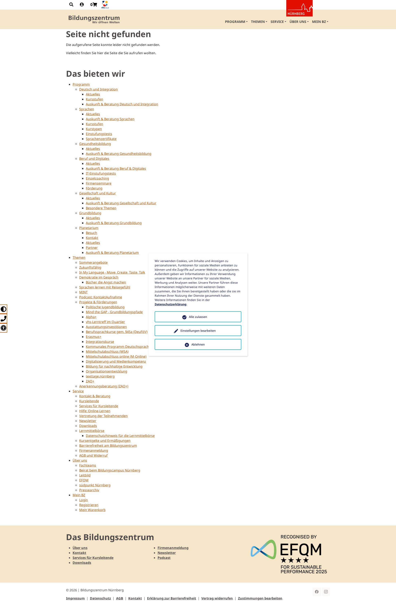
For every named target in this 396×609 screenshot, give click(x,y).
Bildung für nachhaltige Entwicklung (114, 366)
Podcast (164, 557)
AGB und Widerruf (93, 455)
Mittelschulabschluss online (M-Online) (116, 356)
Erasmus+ (93, 336)
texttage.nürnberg (100, 376)
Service (78, 391)
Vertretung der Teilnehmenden (103, 416)
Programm (81, 84)
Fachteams (87, 465)
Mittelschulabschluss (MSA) (107, 351)
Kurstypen (94, 129)
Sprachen (86, 109)
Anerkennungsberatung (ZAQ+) (103, 386)
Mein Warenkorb (92, 510)
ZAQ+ (90, 381)
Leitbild (85, 475)
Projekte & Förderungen (98, 302)
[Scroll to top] (387, 600)
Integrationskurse (100, 341)
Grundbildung (90, 213)
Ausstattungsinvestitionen (106, 326)
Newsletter (87, 421)
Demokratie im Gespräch (98, 277)
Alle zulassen (198, 317)
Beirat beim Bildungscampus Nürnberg (109, 470)
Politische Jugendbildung (105, 307)
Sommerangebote (93, 262)
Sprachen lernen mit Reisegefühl (104, 287)
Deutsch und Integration (98, 89)
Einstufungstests (99, 134)
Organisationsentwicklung (106, 371)
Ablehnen (198, 344)
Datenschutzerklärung (170, 304)
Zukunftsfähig (90, 267)
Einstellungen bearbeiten (198, 331)
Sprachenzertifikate (101, 138)
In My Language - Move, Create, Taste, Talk (112, 272)
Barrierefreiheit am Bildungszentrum (108, 445)
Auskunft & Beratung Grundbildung (114, 223)
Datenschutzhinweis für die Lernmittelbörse (120, 435)
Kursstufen (94, 99)
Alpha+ (91, 317)
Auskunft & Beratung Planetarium (112, 252)
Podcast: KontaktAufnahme (100, 297)
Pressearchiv (89, 490)
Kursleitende (89, 401)
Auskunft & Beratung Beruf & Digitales (116, 168)
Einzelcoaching (97, 178)
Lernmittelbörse (91, 430)
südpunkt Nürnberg (95, 485)
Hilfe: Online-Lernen (94, 411)
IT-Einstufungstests (101, 173)
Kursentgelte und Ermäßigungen (105, 440)
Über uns (80, 460)
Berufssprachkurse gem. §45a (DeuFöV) (116, 331)
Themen (79, 257)
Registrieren (88, 505)
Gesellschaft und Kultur (97, 193)
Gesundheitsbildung (95, 143)
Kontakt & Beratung (94, 396)
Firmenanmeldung (93, 450)
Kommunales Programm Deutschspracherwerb (123, 346)
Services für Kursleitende (98, 406)
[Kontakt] (3, 318)
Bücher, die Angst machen (106, 282)
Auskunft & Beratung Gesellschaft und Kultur (121, 203)
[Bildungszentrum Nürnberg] (94, 19)
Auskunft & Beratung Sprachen (110, 119)
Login (83, 500)
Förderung (94, 188)
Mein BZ (79, 495)
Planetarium (88, 228)
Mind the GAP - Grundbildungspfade (114, 312)
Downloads (88, 425)
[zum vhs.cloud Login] (105, 4)
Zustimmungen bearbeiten (260, 598)
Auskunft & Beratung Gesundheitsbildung (118, 153)
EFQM (83, 480)
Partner (92, 247)
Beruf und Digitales (94, 158)
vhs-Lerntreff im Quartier (105, 322)
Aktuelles (93, 94)
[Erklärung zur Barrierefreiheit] (3, 328)
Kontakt (92, 237)
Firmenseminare (98, 183)
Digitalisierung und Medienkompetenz (116, 361)
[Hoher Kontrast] (3, 309)
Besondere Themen (101, 208)
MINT (83, 292)
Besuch (91, 232)
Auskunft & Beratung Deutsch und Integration (122, 104)
